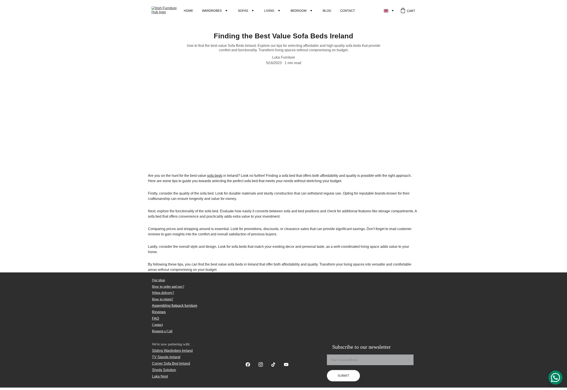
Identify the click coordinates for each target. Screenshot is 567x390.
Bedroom (299, 10)
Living (269, 10)
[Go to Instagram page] (262, 364)
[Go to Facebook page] (250, 364)
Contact (347, 10)
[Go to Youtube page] (286, 364)
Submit (343, 375)
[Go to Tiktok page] (275, 364)
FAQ (155, 318)
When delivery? (163, 293)
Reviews (159, 312)
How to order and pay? (168, 286)
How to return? (162, 299)
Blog (327, 10)
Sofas (243, 10)
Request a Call (162, 331)
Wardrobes (212, 10)
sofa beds (214, 175)
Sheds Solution (164, 370)
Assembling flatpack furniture (174, 305)
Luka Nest (160, 376)
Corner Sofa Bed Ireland (171, 363)
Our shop (158, 280)
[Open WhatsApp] (555, 377)
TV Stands (160, 357)
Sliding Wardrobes (166, 351)
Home (188, 10)
